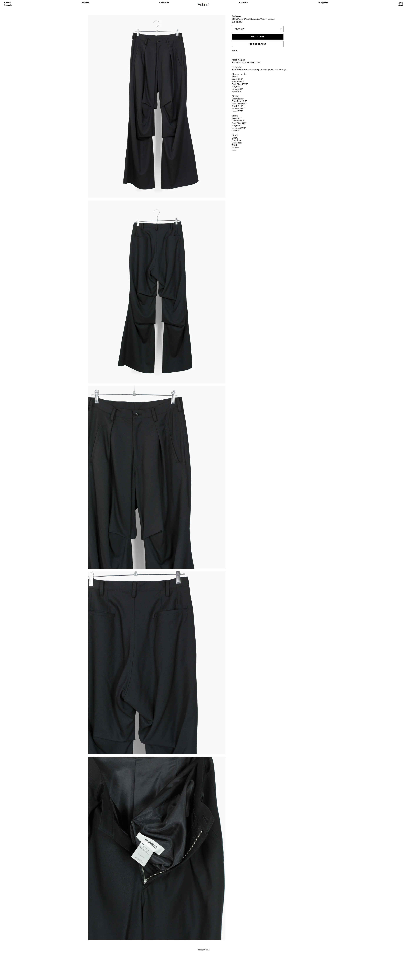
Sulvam (236, 16)
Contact (85, 3)
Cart (400, 5)
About (7, 3)
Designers (322, 3)
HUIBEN (206, 950)
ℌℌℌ (400, 3)
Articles (243, 3)
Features (164, 3)
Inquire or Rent (257, 44)
